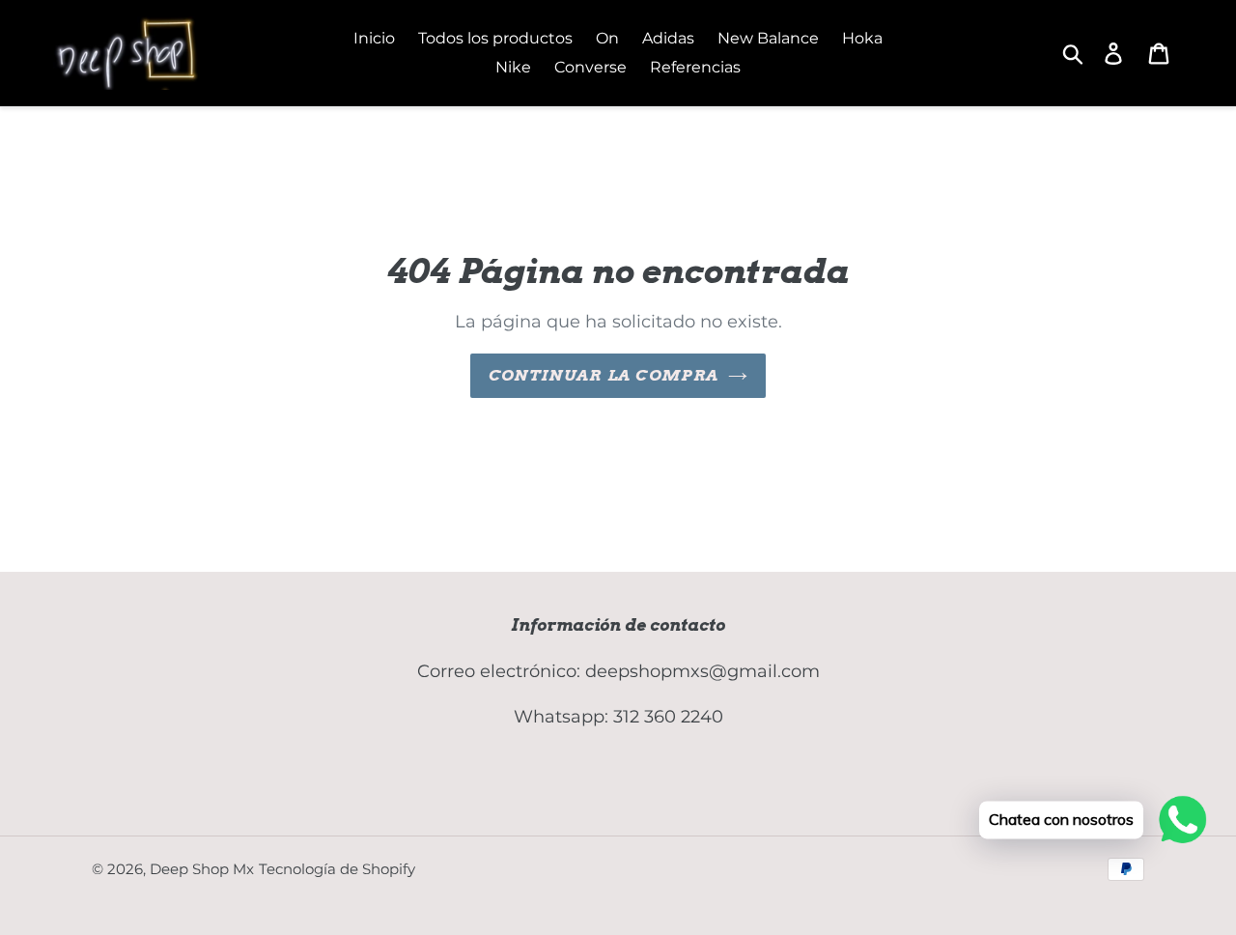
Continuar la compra (603, 375)
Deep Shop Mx (202, 869)
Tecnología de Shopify (337, 869)
